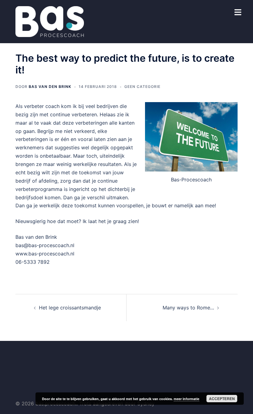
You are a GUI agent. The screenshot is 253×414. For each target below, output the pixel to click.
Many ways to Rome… (188, 307)
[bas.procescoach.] (49, 21)
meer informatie (186, 398)
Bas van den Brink (50, 86)
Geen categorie (142, 86)
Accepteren (222, 398)
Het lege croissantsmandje (70, 307)
